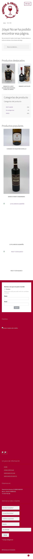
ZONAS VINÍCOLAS (9, 470)
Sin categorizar (10, 110)
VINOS (7, 113)
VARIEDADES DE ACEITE (10, 476)
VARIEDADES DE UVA (9, 473)
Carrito (25, 555)
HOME (5, 467)
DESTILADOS (9, 107)
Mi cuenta (5, 556)
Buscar (16, 556)
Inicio (4, 23)
